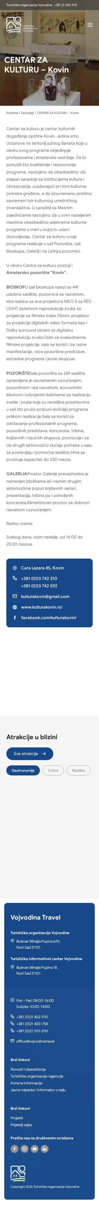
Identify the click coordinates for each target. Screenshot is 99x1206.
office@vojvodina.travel (35, 1041)
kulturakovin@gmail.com (45, 596)
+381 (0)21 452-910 (32, 1017)
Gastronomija (23, 770)
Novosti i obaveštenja (28, 1069)
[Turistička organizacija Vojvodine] (21, 25)
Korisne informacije (27, 1083)
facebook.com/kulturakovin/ (48, 617)
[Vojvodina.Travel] (25, 1149)
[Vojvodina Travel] (35, 1149)
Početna (12, 113)
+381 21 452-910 (65, 5)
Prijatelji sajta (21, 1124)
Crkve (53, 770)
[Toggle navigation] (90, 24)
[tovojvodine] (14, 1149)
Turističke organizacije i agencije (37, 1076)
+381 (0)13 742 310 (39, 578)
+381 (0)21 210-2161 (32, 1031)
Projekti (17, 1118)
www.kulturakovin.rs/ (41, 607)
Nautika (78, 770)
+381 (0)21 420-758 (32, 1023)
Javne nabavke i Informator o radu (38, 1090)
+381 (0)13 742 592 (39, 586)
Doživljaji (27, 113)
